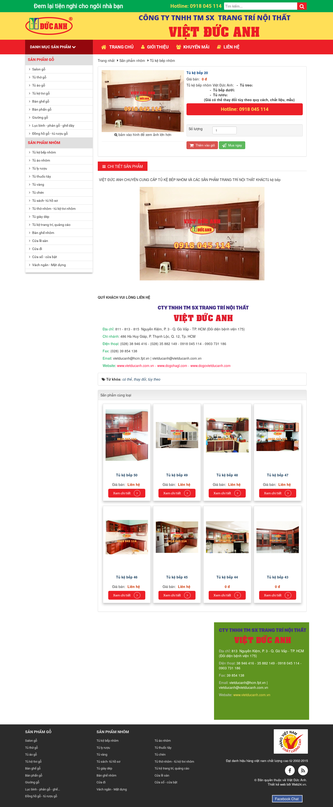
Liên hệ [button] (231, 46)
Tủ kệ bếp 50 (126, 474)
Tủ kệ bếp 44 (227, 577)
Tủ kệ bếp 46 (126, 577)
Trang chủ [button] (121, 46)
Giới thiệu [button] (158, 46)
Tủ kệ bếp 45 (177, 577)
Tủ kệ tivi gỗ (40, 93)
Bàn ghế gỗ (40, 101)
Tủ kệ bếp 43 (277, 577)
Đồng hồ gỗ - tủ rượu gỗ (49, 133)
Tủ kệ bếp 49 (177, 474)
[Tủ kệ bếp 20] (143, 100)
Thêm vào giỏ (205, 145)
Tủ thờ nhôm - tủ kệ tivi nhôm (53, 209)
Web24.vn (299, 784)
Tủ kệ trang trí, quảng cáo (50, 225)
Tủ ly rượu (39, 168)
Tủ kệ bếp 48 (227, 474)
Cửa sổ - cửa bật (44, 257)
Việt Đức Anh (296, 780)
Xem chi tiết (122, 493)
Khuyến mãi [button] (196, 46)
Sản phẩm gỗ (41, 59)
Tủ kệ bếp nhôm (43, 152)
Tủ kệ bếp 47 (277, 474)
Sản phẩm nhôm (44, 142)
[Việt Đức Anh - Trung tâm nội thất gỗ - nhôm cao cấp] (49, 25)
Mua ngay (234, 145)
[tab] (123, 166)
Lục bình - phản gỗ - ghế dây (52, 125)
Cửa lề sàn (39, 241)
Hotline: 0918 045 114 (244, 109)
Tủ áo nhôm (40, 160)
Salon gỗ (38, 69)
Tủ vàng (37, 184)
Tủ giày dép (40, 217)
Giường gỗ (39, 117)
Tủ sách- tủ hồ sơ (44, 200)
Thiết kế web (277, 784)
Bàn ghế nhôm (42, 233)
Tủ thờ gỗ (38, 77)
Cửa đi (36, 249)
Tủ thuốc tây (41, 176)
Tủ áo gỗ (38, 85)
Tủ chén (37, 192)
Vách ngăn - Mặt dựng (48, 265)
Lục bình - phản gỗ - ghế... (42, 789)
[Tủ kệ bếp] (127, 434)
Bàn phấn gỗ (41, 109)
